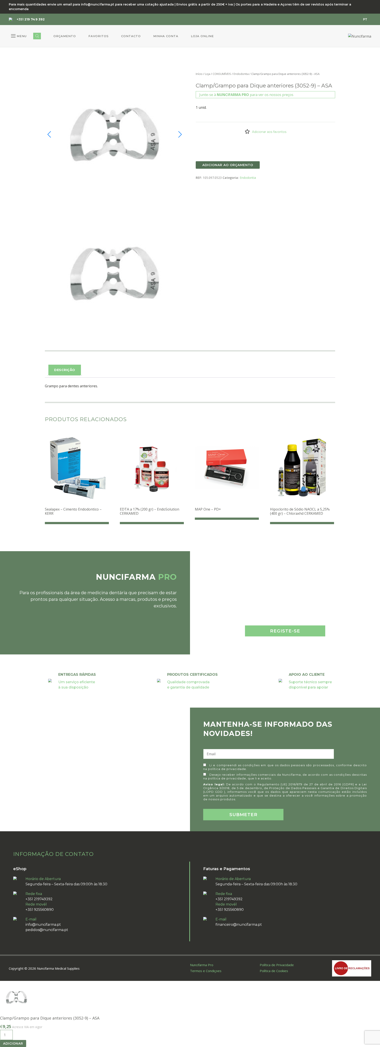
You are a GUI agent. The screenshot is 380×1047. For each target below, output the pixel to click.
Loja (207, 74)
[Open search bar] (37, 36)
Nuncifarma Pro (201, 965)
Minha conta (165, 36)
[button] (19, 36)
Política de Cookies (274, 971)
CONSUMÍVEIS (222, 74)
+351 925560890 (40, 910)
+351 (31, 19)
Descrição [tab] (64, 370)
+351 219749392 (39, 899)
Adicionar (13, 1043)
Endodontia (241, 74)
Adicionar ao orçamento (227, 165)
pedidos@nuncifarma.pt (47, 930)
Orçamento (64, 36)
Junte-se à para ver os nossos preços (246, 94)
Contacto (131, 36)
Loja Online (202, 36)
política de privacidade (227, 769)
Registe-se (285, 631)
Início (199, 74)
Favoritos (98, 36)
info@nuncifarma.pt (43, 924)
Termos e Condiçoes (205, 971)
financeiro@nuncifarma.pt (239, 924)
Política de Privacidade (277, 965)
